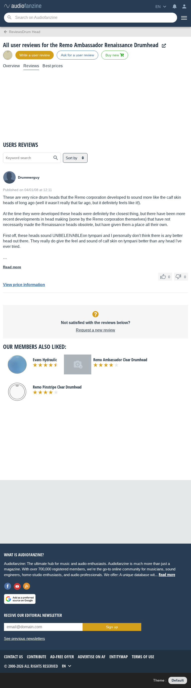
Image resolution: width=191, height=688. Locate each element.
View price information (24, 285)
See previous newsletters (24, 638)
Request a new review (95, 330)
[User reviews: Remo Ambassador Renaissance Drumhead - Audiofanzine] (22, 6)
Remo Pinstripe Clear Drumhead (57, 387)
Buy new (112, 55)
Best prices (53, 66)
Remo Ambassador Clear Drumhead (120, 359)
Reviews (31, 66)
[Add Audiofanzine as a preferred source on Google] (20, 599)
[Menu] (184, 18)
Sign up (112, 627)
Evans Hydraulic (45, 359)
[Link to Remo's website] (162, 46)
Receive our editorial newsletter (33, 615)
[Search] (9, 17)
